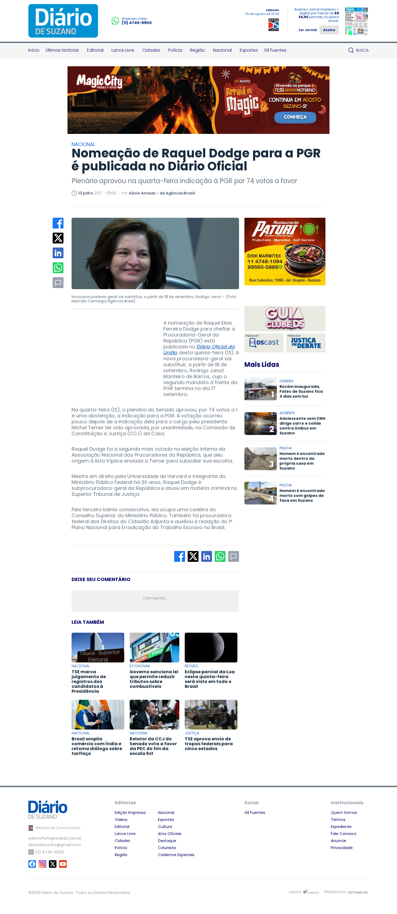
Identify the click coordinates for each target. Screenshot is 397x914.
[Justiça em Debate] (305, 343)
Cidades (151, 50)
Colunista (167, 847)
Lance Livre (123, 50)
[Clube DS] (284, 319)
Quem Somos (344, 812)
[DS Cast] (264, 343)
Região (197, 50)
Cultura (165, 826)
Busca (362, 50)
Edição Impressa (130, 812)
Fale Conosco (343, 833)
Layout (295, 892)
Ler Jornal (308, 30)
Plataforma (335, 892)
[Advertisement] (112, 354)
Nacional (222, 50)
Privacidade (342, 847)
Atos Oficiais (169, 833)
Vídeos (121, 819)
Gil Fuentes (275, 50)
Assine (329, 30)
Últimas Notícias (62, 50)
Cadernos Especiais (176, 854)
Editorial (95, 50)
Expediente (341, 826)
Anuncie (338, 840)
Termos (338, 819)
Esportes (249, 50)
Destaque (167, 840)
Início (33, 50)
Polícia (175, 50)
